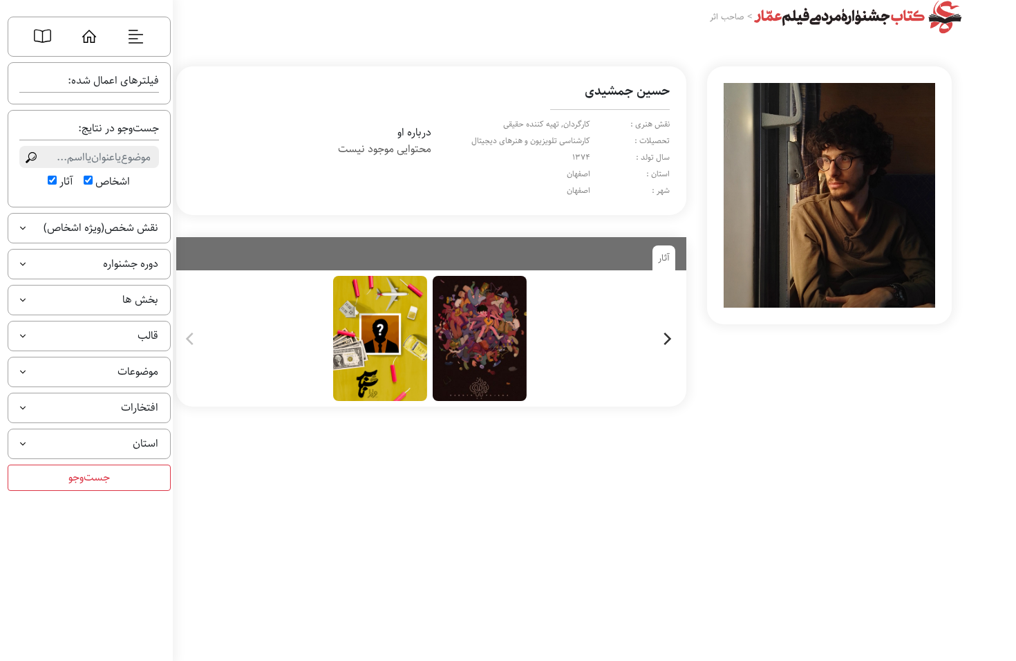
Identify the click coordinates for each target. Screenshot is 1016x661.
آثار (66, 182)
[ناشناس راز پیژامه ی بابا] (428, 338)
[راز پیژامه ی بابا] (480, 338)
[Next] (666, 338)
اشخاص (112, 182)
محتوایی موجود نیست (384, 149)
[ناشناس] (380, 338)
